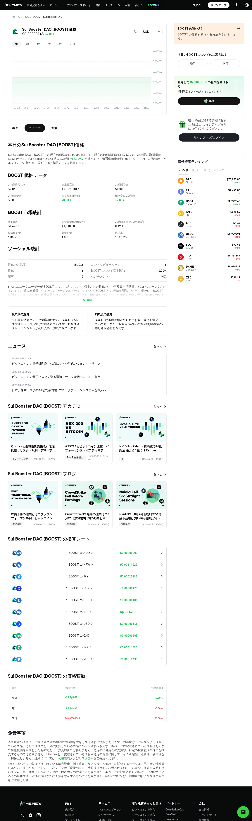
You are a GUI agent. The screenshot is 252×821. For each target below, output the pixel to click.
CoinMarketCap (174, 809)
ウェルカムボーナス (110, 809)
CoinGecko (171, 814)
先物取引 (70, 809)
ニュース (35, 128)
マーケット (56, 5)
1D (16, 44)
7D (27, 44)
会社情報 (204, 809)
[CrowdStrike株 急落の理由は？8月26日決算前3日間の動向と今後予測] (87, 495)
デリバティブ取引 (77, 5)
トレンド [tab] (183, 170)
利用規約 (64, 758)
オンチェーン (112, 5)
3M (49, 44)
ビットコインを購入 (143, 809)
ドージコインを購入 (143, 814)
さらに (138, 5)
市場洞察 (17, 524)
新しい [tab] (196, 170)
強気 (192, 63)
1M (38, 44)
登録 (211, 101)
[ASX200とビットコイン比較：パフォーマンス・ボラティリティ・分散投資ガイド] (87, 427)
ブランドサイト (208, 814)
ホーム (16, 16)
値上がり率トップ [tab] (213, 170)
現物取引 (70, 814)
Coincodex (171, 819)
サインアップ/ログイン (209, 137)
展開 (89, 300)
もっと (157, 346)
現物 (98, 5)
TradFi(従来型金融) (76, 457)
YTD (72, 44)
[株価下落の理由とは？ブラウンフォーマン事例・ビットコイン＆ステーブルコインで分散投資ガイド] (33, 495)
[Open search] (136, 31)
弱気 (225, 63)
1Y (60, 44)
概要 (15, 128)
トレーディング (20, 458)
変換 (54, 128)
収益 (127, 5)
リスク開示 (86, 758)
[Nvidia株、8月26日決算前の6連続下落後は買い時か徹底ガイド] (141, 495)
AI (122, 458)
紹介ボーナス (106, 814)
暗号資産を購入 (36, 5)
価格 (26, 16)
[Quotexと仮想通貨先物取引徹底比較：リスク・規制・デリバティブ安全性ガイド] (33, 427)
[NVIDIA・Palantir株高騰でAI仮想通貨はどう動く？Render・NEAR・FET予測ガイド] (141, 427)
